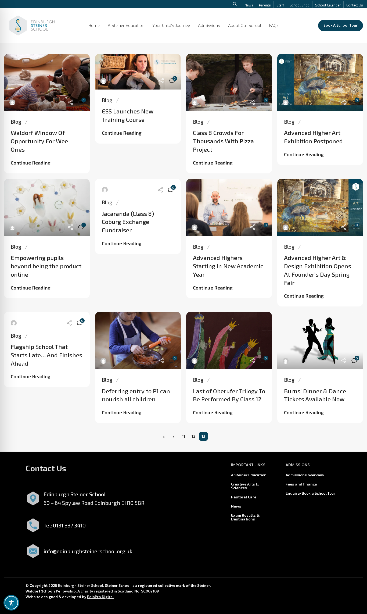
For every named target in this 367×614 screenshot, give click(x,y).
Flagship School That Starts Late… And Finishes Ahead (46, 355)
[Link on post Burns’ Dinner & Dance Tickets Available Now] (320, 340)
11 (183, 436)
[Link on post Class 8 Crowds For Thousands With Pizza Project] (229, 82)
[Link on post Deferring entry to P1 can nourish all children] (138, 340)
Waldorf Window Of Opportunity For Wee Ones (39, 141)
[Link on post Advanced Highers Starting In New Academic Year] (229, 207)
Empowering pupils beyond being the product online (46, 266)
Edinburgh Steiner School (80, 585)
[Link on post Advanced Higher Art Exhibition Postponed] (320, 82)
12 (194, 436)
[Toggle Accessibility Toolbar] (11, 602)
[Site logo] (32, 25)
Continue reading (31, 163)
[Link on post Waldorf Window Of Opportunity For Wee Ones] (47, 82)
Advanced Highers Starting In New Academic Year (228, 266)
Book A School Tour (340, 25)
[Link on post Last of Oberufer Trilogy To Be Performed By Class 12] (229, 340)
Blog (16, 122)
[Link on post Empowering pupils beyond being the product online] (47, 207)
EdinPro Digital (100, 597)
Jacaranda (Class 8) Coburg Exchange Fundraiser (128, 222)
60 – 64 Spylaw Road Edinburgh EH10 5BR (94, 502)
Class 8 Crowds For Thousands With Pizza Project (223, 141)
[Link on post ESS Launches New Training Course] (138, 72)
